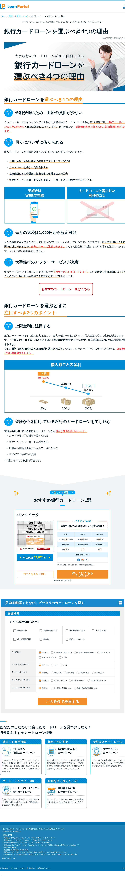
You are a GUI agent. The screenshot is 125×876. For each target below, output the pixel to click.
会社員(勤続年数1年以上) (63, 652)
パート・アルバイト (49, 657)
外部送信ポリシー (43, 868)
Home (3, 16)
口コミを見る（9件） (35, 574)
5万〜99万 (70, 673)
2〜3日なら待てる (78, 680)
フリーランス (105, 652)
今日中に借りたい (60, 680)
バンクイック (28, 515)
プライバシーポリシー (18, 868)
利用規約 (32, 868)
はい (55, 665)
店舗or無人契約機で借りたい (87, 688)
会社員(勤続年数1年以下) (86, 652)
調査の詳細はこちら (9, 858)
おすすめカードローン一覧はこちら (66, 289)
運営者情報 (4, 868)
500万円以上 (99, 673)
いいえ (65, 665)
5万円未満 (57, 673)
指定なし (45, 652)
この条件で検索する (62, 702)
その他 (64, 657)
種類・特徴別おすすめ (18, 16)
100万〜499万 (85, 673)
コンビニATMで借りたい (63, 688)
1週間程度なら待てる (98, 680)
